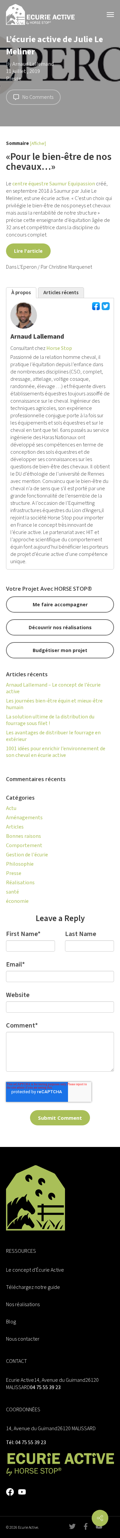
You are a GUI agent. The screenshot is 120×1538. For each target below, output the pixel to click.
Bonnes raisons (23, 836)
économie (17, 901)
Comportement (24, 845)
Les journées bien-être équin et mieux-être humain (54, 704)
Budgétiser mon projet (60, 650)
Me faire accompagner (60, 604)
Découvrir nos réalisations (60, 627)
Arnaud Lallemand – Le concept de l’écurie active (53, 688)
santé (12, 892)
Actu (11, 808)
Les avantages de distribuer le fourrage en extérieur (53, 736)
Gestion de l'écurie (27, 854)
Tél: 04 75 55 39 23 (26, 1442)
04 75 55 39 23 (45, 1387)
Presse (13, 78)
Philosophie (20, 864)
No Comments (37, 97)
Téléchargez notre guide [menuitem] (33, 1287)
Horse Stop (59, 348)
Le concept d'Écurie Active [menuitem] (35, 1270)
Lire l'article (28, 251)
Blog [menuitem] (11, 1321)
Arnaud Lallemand (33, 64)
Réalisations (20, 882)
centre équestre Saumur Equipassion (53, 183)
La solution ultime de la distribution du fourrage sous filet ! (50, 720)
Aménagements (24, 817)
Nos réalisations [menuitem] (23, 1304)
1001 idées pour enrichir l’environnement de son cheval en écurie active (55, 752)
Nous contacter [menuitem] (22, 1339)
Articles (15, 827)
